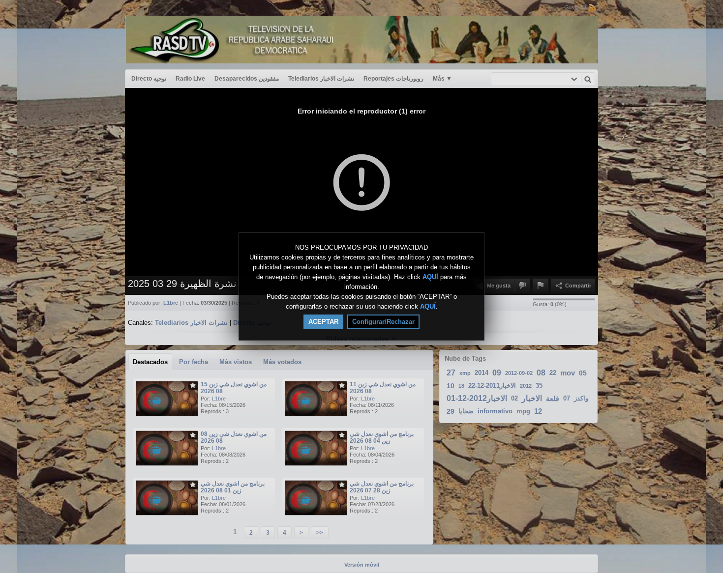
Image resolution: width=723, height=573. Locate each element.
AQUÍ (430, 277)
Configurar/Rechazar (383, 321)
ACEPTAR (323, 321)
